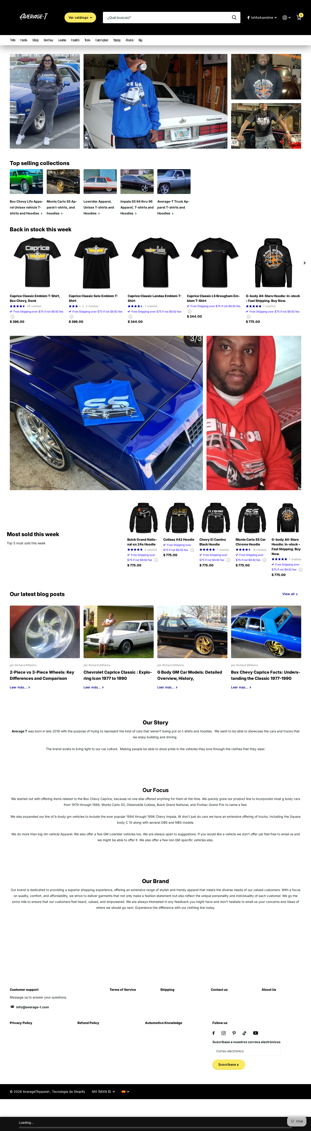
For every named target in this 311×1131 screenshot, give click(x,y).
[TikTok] (244, 1033)
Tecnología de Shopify (68, 1091)
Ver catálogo (79, 17)
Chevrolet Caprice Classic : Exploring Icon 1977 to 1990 (119, 651)
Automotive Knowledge (163, 1023)
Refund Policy (88, 1023)
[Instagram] (224, 1033)
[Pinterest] (234, 1033)
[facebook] (213, 1033)
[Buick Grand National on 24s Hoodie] (143, 518)
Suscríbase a (229, 1064)
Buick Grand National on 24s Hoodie (142, 541)
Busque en (234, 17)
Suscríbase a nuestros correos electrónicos (246, 1042)
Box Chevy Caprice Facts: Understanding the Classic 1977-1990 (266, 651)
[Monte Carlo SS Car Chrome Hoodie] (252, 518)
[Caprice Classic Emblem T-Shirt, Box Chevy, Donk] (37, 262)
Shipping (116, 40)
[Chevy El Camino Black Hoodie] (215, 518)
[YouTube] (255, 1033)
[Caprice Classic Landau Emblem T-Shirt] (155, 262)
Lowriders (62, 40)
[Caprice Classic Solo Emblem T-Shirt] (96, 262)
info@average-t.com (32, 1007)
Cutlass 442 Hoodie (178, 539)
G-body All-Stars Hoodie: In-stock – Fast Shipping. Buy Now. (273, 298)
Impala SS (75, 40)
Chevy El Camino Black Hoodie (212, 541)
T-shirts (12, 40)
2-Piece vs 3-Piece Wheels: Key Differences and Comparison (45, 651)
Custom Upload (101, 40)
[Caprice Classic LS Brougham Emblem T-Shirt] (214, 262)
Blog (140, 40)
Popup (12, 316)
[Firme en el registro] (286, 18)
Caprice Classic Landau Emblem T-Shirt (155, 298)
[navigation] (304, 262)
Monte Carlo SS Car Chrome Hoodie (251, 541)
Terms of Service (123, 989)
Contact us (219, 989)
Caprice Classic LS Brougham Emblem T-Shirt (213, 298)
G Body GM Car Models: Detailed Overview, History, (192, 651)
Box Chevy (48, 40)
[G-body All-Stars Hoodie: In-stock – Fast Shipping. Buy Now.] (273, 262)
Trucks (86, 40)
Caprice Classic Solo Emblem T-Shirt (93, 298)
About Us (129, 40)
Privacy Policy (21, 1023)
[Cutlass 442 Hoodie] (179, 518)
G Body (35, 40)
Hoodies (23, 40)
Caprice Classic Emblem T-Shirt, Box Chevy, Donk (35, 298)
